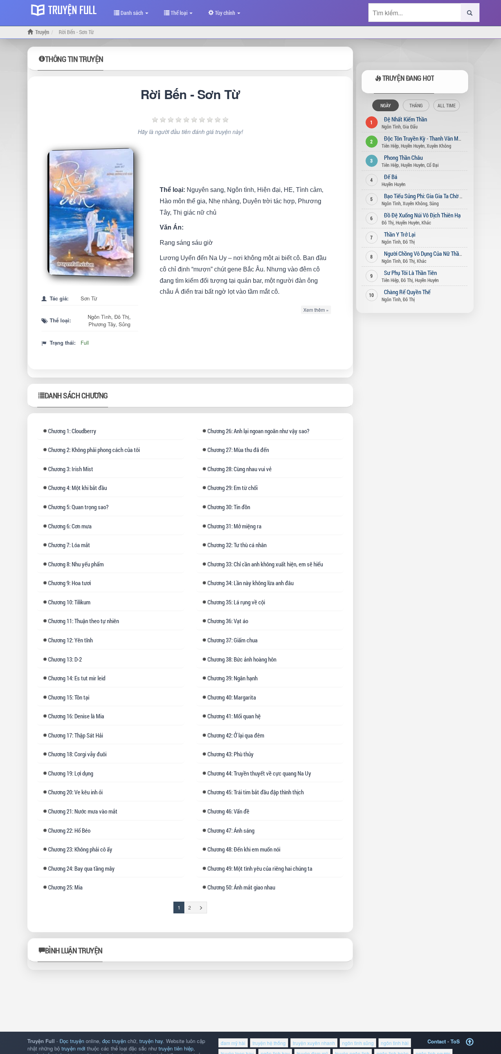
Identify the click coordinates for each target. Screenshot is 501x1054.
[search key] (414, 12)
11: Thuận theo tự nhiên (83, 621)
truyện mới (73, 1048)
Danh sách (131, 12)
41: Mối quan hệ (234, 716)
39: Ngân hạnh (232, 678)
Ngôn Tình (99, 316)
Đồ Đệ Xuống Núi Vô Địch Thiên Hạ (422, 215)
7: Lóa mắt (69, 545)
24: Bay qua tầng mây (81, 868)
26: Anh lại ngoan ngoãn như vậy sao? (258, 431)
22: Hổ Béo (69, 830)
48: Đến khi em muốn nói (243, 849)
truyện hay (151, 1041)
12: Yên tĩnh (70, 640)
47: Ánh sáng (230, 830)
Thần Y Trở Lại (399, 234)
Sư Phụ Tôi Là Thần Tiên (410, 273)
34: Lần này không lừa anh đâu (250, 583)
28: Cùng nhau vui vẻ (239, 469)
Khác (426, 222)
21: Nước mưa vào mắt (82, 811)
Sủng (124, 324)
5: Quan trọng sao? (78, 507)
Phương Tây (101, 324)
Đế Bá (390, 177)
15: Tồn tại (68, 697)
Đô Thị (121, 316)
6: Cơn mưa (70, 526)
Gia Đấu (410, 126)
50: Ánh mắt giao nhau (241, 887)
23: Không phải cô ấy (80, 849)
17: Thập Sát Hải (75, 735)
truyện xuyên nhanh (314, 1043)
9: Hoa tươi (69, 583)
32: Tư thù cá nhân (237, 545)
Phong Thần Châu (403, 157)
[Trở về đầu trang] (470, 1042)
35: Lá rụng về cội (236, 602)
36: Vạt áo (227, 621)
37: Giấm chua (232, 640)
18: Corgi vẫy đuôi (77, 754)
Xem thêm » (316, 309)
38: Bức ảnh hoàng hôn (241, 659)
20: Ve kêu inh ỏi (75, 792)
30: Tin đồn (228, 507)
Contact (436, 1041)
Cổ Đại (433, 165)
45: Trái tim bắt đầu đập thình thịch (255, 792)
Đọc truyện (71, 1041)
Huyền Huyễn (413, 146)
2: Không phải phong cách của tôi (94, 450)
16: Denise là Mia (76, 716)
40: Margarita (231, 697)
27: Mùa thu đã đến (238, 450)
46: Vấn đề (228, 811)
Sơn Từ (89, 298)
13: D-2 (65, 659)
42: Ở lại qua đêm (235, 735)
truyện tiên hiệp (176, 1048)
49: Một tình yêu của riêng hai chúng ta (259, 868)
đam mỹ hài (233, 1043)
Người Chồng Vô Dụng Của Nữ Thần (423, 253)
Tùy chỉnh (225, 12)
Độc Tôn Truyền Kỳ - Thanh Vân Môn (424, 138)
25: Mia (65, 887)
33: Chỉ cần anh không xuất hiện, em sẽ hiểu (265, 564)
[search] (470, 12)
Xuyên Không (439, 146)
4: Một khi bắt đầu (77, 488)
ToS (455, 1041)
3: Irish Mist (70, 469)
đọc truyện (114, 1041)
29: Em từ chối (232, 488)
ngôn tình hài (395, 1043)
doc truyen (65, 9)
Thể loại (179, 12)
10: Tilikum (69, 602)
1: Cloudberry (72, 431)
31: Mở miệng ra (234, 526)
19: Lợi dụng (70, 773)
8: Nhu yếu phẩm (76, 564)
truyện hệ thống (269, 1043)
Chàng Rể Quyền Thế (407, 292)
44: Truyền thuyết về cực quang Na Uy (259, 773)
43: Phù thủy (230, 754)
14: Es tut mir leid (76, 678)
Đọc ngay (92, 213)
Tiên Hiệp (390, 146)
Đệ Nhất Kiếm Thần (405, 119)
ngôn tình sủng (358, 1043)
